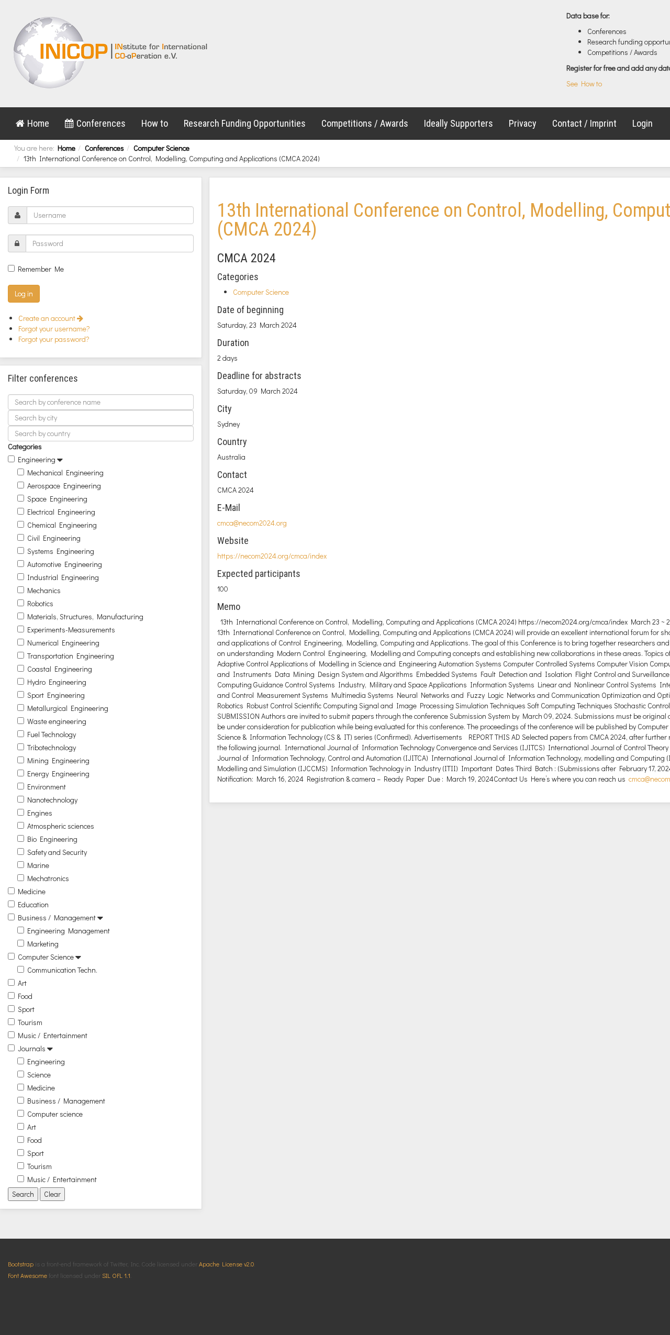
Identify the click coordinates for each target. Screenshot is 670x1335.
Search (23, 1194)
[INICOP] (111, 52)
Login (642, 123)
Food (25, 996)
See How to (584, 83)
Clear (52, 1194)
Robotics (40, 603)
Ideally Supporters (458, 123)
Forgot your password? (54, 339)
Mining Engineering (58, 760)
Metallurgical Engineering (67, 708)
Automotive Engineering (64, 564)
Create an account (47, 318)
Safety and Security (57, 852)
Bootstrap (21, 1264)
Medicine (32, 891)
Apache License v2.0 (226, 1264)
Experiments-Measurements (71, 630)
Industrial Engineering (63, 577)
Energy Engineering (58, 773)
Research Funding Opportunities (245, 123)
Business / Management (57, 917)
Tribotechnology (51, 747)
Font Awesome (27, 1275)
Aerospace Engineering (64, 486)
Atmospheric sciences (60, 826)
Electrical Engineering (61, 512)
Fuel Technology (51, 734)
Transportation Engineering (70, 656)
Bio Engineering (52, 839)
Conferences (101, 123)
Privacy (523, 123)
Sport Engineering (56, 695)
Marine (38, 865)
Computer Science (161, 148)
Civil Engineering (54, 538)
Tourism (30, 1022)
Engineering (36, 459)
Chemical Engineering (62, 525)
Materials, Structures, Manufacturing (85, 616)
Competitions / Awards (364, 123)
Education (33, 904)
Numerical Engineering (63, 643)
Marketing (43, 944)
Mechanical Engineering (65, 472)
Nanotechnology (52, 800)
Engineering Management (68, 931)
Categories (25, 446)
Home (38, 123)
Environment (46, 787)
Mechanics (44, 590)
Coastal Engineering (59, 669)
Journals (32, 1048)
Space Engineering (57, 499)
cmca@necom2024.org (252, 523)
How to (154, 123)
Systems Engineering (60, 551)
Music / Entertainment (52, 1035)
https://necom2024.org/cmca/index (272, 556)
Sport (26, 1009)
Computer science (55, 1114)
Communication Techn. (62, 970)
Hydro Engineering (56, 682)
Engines (39, 813)
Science (39, 1075)
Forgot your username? (54, 328)
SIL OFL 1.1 (116, 1275)
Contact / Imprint (584, 123)
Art (22, 983)
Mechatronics (48, 878)
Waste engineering (56, 721)
